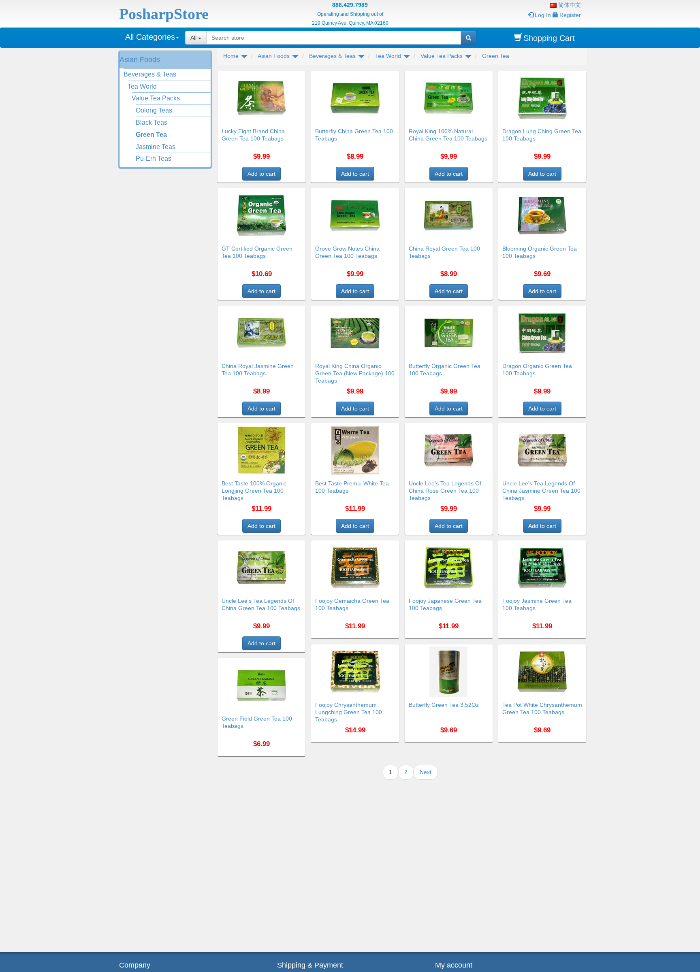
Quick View (288, 75)
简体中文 (569, 5)
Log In (543, 15)
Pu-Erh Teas (153, 158)
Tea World (142, 86)
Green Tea (151, 134)
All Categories (150, 36)
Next (425, 772)
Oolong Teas (154, 110)
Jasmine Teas (155, 146)
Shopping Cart (549, 38)
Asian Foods (140, 59)
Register (570, 15)
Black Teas (151, 122)
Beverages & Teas (150, 74)
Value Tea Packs (156, 98)
